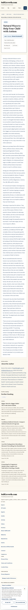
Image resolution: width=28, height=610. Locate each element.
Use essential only (20, 602)
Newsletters (4, 539)
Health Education (19, 14)
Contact (3, 551)
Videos (3, 524)
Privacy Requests (5, 574)
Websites (3, 535)
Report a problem (6, 585)
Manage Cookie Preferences (9, 578)
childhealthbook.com (7, 370)
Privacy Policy (4, 559)
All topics (3, 508)
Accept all (7, 602)
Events (3, 543)
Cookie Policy (4, 567)
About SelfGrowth (5, 531)
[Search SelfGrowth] (8, 8)
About (2, 8)
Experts (3, 512)
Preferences (14, 606)
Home (3, 14)
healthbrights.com (18, 368)
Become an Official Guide (7, 547)
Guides (3, 516)
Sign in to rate (7, 48)
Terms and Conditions (6, 563)
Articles (9, 14)
